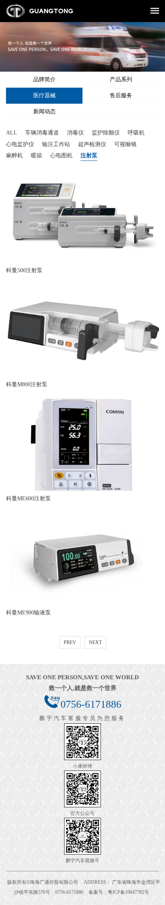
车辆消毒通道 (42, 133)
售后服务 (121, 95)
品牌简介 (44, 79)
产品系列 (121, 79)
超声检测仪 (92, 144)
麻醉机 (14, 156)
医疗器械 (44, 95)
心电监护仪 (20, 144)
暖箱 (36, 156)
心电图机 (61, 156)
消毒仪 (75, 133)
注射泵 (88, 156)
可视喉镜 (125, 144)
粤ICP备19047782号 (128, 892)
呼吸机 (136, 133)
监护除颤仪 (106, 133)
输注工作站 (56, 144)
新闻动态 (44, 111)
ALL (11, 133)
